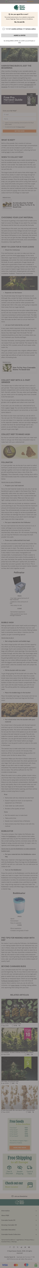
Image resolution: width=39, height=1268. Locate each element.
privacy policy (31, 29)
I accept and (21, 29)
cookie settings (16, 29)
